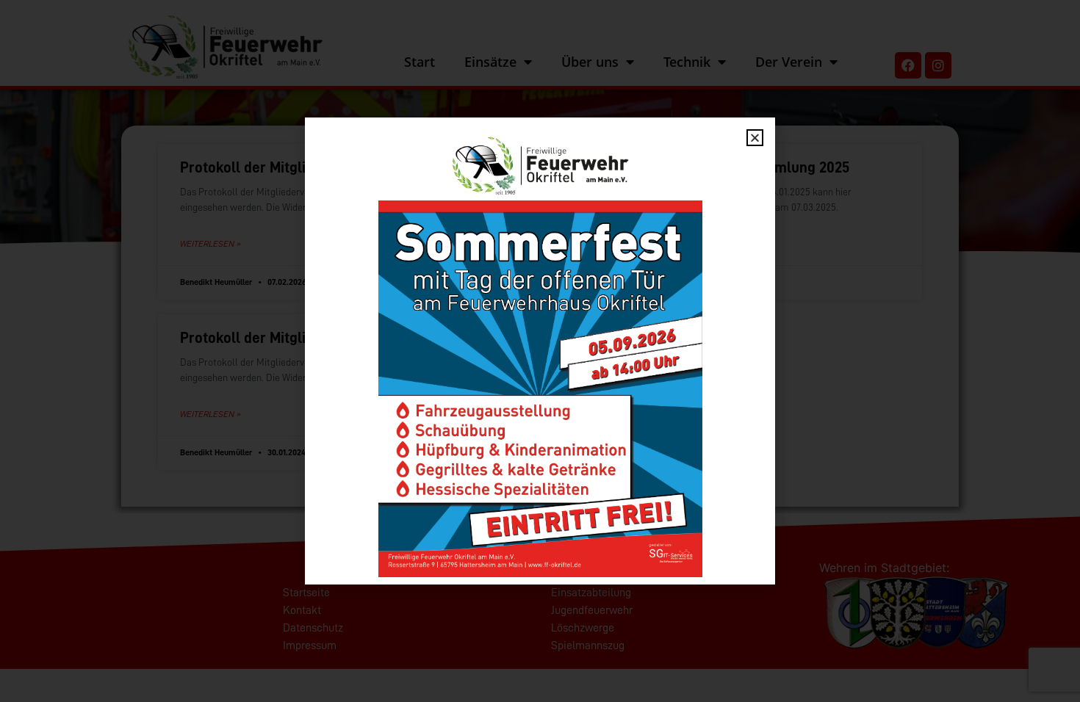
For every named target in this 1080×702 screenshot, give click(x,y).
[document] (540, 351)
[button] (754, 137)
